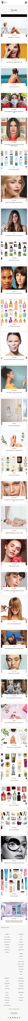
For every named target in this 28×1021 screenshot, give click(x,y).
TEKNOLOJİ (21, 969)
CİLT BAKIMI (21, 944)
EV (21, 959)
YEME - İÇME (21, 961)
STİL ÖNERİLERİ (7, 939)
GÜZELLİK (21, 934)
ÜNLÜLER (7, 947)
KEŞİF (21, 974)
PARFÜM (21, 947)
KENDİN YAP (7, 949)
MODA (7, 934)
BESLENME (7, 983)
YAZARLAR (21, 997)
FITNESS (7, 986)
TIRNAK (21, 939)
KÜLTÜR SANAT (21, 980)
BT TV (7, 992)
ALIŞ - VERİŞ (7, 937)
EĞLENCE (21, 978)
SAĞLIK (7, 980)
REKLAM (21, 1000)
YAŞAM (21, 953)
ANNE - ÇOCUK (21, 964)
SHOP (21, 995)
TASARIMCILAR (7, 942)
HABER (21, 971)
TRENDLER (7, 944)
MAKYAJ (21, 942)
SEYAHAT (21, 956)
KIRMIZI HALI (21, 988)
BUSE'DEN (21, 992)
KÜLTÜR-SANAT (7, 1005)
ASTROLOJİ (7, 988)
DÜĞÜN (7, 952)
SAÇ (21, 937)
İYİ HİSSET (7, 978)
